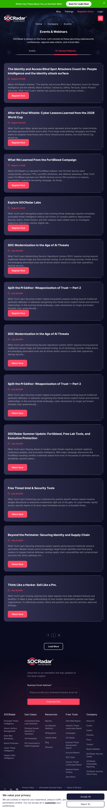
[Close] (94, 387)
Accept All (86, 796)
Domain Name (58, 410)
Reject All (85, 804)
